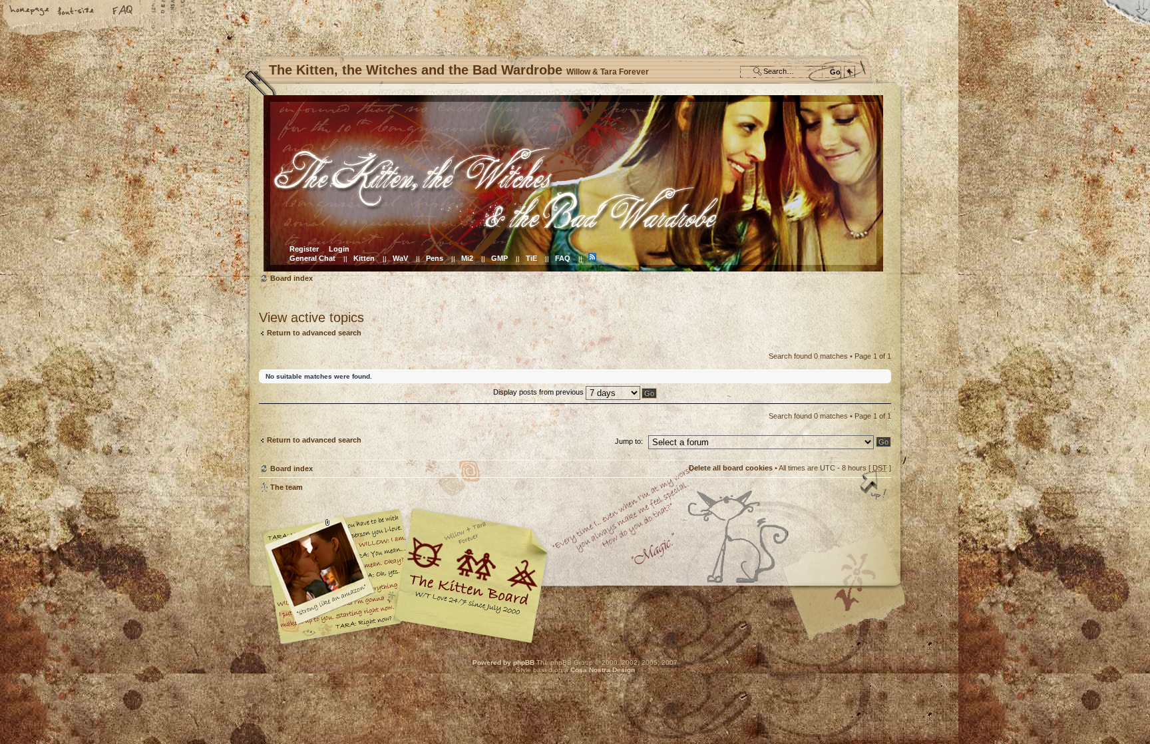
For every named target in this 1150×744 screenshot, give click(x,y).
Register (304, 249)
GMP (499, 258)
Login (339, 249)
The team (286, 487)
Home (30, 11)
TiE (531, 258)
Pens (434, 258)
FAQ (123, 11)
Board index (573, 183)
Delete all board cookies (731, 468)
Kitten (364, 258)
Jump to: (629, 441)
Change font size (76, 11)
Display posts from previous (539, 392)
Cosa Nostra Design (602, 669)
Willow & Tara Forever (471, 571)
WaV (400, 258)
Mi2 (467, 258)
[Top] (874, 486)
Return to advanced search (314, 333)
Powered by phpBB (503, 662)
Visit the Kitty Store (851, 605)
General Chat (312, 258)
